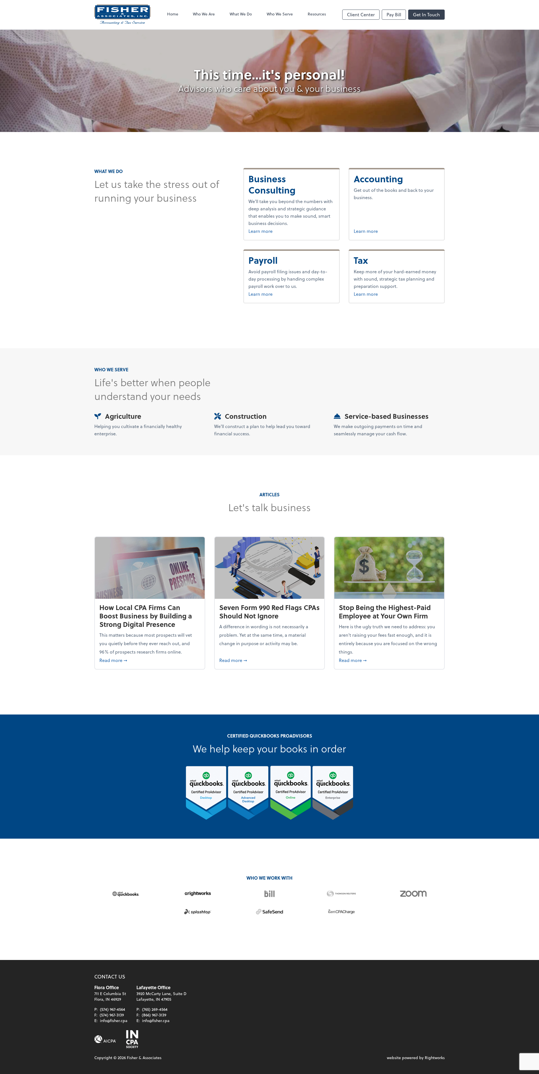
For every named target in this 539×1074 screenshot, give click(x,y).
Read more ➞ (149, 660)
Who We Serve (280, 14)
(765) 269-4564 (155, 1009)
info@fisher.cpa (113, 1020)
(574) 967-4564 (112, 1009)
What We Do (241, 14)
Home (172, 14)
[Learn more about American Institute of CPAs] (105, 1039)
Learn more (274, 230)
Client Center (361, 14)
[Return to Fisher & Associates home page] (122, 14)
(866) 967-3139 (154, 1015)
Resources (317, 14)
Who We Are (204, 14)
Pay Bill (394, 14)
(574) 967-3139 (112, 1015)
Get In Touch (426, 14)
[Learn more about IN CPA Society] (131, 1039)
